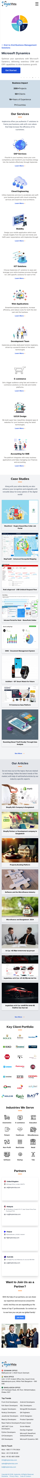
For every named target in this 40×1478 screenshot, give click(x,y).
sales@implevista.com (10, 1463)
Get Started (11, 70)
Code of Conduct (25, 1476)
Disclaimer (5, 1476)
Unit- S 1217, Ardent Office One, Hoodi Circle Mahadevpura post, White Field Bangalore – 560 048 (19, 1381)
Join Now (20, 1317)
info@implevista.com (9, 1460)
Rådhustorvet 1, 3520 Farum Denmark (15, 1373)
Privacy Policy (14, 1476)
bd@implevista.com (9, 1467)
